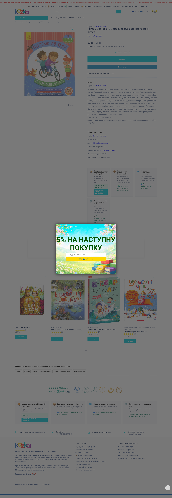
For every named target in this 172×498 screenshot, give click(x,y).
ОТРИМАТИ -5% (86, 259)
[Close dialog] (113, 227)
